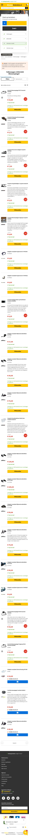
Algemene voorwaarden (6, 777)
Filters (7, 79)
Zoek (14, 28)
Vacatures (3, 783)
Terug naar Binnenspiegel (5, 77)
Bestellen (3, 760)
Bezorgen (3, 764)
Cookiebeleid (4, 781)
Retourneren (4, 766)
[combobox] (16, 34)
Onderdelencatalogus (7, 54)
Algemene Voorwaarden (11, 834)
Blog (2, 785)
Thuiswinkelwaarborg (21, 832)
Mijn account (4, 768)
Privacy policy (4, 779)
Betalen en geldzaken (5, 762)
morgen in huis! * (15, 753)
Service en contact (5, 775)
